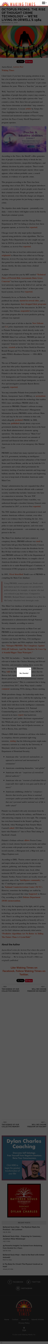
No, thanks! (24, 673)
